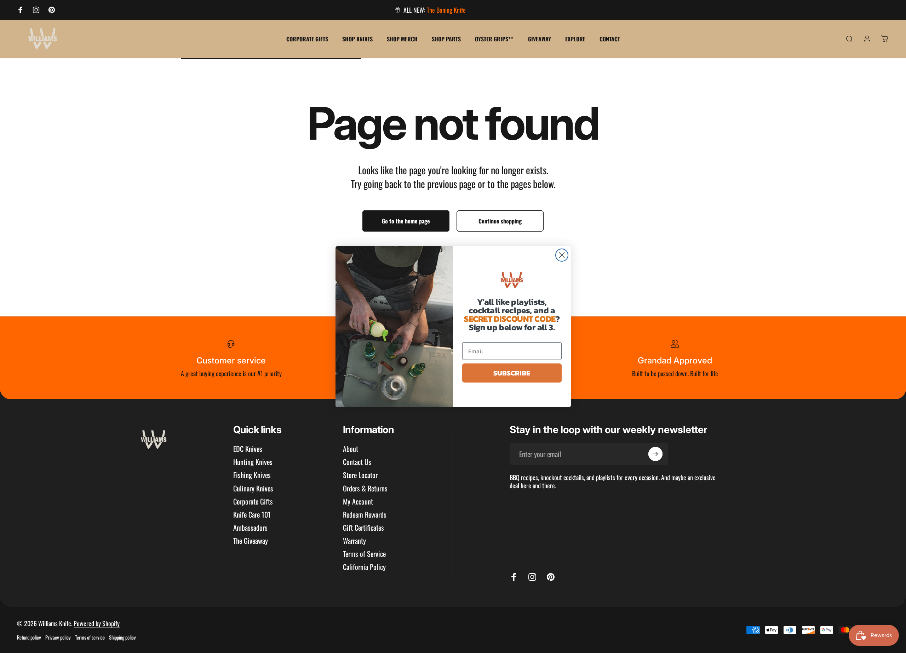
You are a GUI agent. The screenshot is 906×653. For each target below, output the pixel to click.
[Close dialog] (562, 255)
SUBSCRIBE (511, 373)
